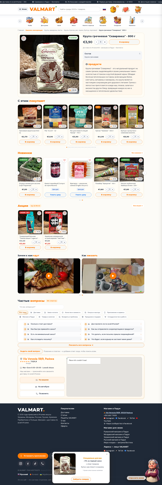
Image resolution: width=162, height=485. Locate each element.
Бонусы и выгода (94, 312)
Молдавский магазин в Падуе (116, 434)
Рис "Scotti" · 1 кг (50, 131)
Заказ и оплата (52, 312)
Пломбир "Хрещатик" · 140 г (105, 183)
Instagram (110, 418)
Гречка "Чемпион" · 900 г (104, 131)
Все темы (22, 312)
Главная (21, 30)
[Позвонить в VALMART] (42, 463)
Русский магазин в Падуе (115, 440)
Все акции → (138, 206)
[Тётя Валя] (152, 470)
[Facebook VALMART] (28, 463)
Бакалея (74, 25)
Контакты (65, 423)
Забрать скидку (81, 479)
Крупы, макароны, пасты (53, 30)
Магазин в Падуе (29, 317)
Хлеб (30, 25)
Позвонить (43, 393)
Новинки (117, 25)
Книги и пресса (59, 25)
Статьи (64, 415)
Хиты (132, 25)
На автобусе (43, 386)
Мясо (44, 25)
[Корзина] (138, 10)
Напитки (103, 25)
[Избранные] (125, 10)
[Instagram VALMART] (20, 463)
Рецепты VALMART (68, 418)
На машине (44, 380)
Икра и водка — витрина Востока (118, 442)
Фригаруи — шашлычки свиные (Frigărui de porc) (79, 184)
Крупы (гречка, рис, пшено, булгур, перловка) (80, 30)
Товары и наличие (48, 317)
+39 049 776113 (110, 415)
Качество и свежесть (73, 312)
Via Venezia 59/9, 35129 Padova (118, 413)
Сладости (88, 25)
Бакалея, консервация (34, 30)
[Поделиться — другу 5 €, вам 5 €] (72, 90)
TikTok (132, 418)
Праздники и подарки (93, 317)
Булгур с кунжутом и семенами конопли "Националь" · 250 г (128, 132)
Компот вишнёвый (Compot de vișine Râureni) (55, 184)
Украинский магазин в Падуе (116, 437)
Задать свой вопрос (30, 351)
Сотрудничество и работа (117, 317)
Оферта (64, 426)
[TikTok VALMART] (35, 463)
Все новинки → (137, 153)
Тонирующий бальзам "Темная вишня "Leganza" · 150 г (29, 237)
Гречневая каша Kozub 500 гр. (29, 132)
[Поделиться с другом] (37, 126)
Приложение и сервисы (115, 312)
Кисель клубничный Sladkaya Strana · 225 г (129, 184)
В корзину (124, 42)
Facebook (122, 418)
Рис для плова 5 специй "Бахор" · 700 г (79, 132)
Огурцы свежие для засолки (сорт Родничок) (29, 184)
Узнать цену (55, 195)
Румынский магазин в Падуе (116, 432)
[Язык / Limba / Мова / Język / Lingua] (104, 9)
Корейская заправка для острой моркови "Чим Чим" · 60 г (55, 237)
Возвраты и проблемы (70, 317)
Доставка (37, 312)
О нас (63, 421)
